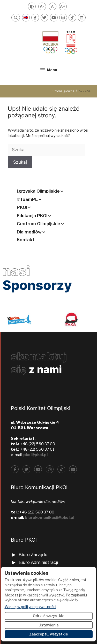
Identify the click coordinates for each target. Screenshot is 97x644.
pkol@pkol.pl (35, 454)
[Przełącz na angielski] (26, 17)
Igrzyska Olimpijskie (38, 191)
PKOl (22, 207)
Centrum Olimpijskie (38, 223)
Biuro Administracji (38, 562)
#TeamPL (27, 199)
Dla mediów (29, 231)
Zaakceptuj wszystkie (48, 634)
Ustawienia (48, 625)
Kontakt (25, 239)
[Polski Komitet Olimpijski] (59, 42)
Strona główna (63, 91)
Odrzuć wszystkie (48, 615)
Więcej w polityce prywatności (30, 606)
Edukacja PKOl (32, 215)
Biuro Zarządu (33, 554)
